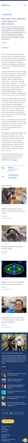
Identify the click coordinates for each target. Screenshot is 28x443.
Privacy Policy (4, 437)
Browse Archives (6, 426)
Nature (15, 160)
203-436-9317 (11, 170)
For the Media (5, 430)
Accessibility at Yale (6, 434)
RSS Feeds (4, 428)
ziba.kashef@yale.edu (13, 169)
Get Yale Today (6, 421)
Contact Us (4, 431)
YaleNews (6, 5)
